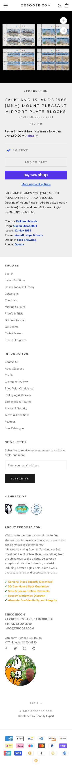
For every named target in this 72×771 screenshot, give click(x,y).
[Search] (59, 5)
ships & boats (34, 235)
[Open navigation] (6, 5)
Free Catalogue (14, 428)
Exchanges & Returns (18, 402)
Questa (19, 244)
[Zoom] (63, 20)
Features (10, 422)
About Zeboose (14, 369)
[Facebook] (6, 648)
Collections (12, 294)
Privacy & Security (16, 408)
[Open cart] (66, 5)
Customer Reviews (16, 382)
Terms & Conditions (17, 415)
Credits (9, 375)
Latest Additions (15, 280)
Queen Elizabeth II (25, 226)
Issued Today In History (19, 287)
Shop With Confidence (19, 388)
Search (9, 274)
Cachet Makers (14, 333)
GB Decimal (12, 327)
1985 (28, 230)
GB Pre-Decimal (15, 320)
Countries (11, 300)
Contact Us (12, 362)
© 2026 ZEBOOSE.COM (36, 711)
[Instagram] (24, 648)
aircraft (19, 235)
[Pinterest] (33, 648)
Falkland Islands (26, 221)
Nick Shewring (26, 240)
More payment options (36, 184)
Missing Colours (15, 307)
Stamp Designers (15, 340)
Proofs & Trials (14, 313)
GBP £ (34, 703)
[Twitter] (15, 648)
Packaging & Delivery (18, 395)
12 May (19, 230)
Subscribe (20, 478)
